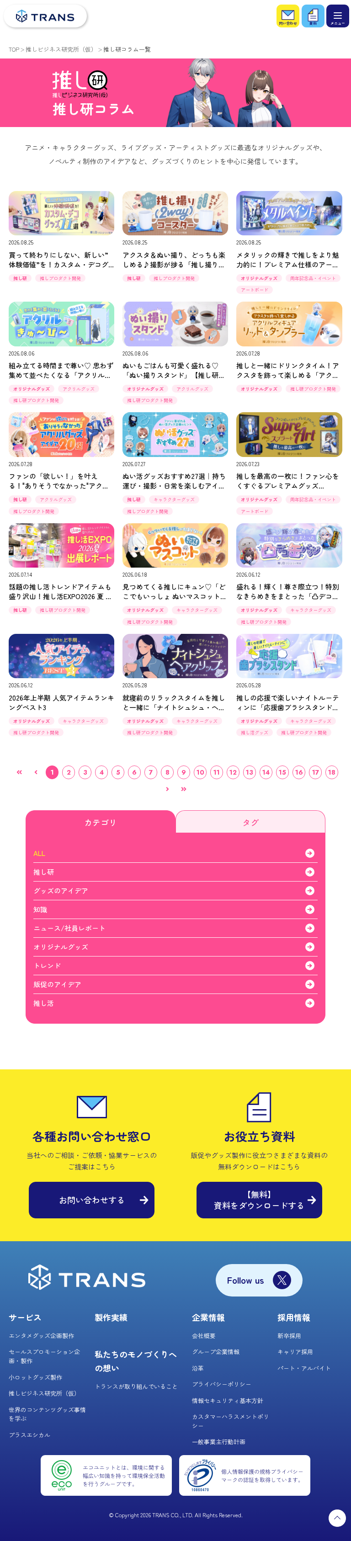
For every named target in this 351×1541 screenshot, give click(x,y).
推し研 (20, 278)
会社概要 (204, 1335)
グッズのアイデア (60, 890)
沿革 (198, 1368)
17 (315, 772)
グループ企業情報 (215, 1351)
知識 (40, 909)
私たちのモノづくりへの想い (136, 1361)
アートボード (254, 289)
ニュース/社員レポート (69, 928)
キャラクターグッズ (174, 499)
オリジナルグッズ (259, 278)
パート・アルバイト (304, 1368)
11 (216, 772)
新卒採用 (289, 1335)
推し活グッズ (254, 732)
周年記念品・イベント (313, 278)
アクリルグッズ (79, 388)
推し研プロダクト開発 (36, 400)
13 (249, 772)
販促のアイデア (57, 984)
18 (331, 772)
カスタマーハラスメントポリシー (230, 1421)
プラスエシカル (29, 1434)
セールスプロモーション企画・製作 (44, 1356)
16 (299, 772)
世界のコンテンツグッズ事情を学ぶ (47, 1414)
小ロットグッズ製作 (35, 1377)
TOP (14, 49)
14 (266, 772)
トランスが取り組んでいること (136, 1386)
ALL (39, 853)
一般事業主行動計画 (218, 1441)
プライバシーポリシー (221, 1384)
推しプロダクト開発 (60, 278)
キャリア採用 (295, 1351)
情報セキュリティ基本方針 (227, 1400)
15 (282, 772)
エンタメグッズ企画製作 (41, 1335)
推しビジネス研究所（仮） (61, 49)
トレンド (47, 965)
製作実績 (111, 1317)
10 (200, 772)
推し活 (43, 1003)
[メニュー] (337, 16)
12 (233, 772)
